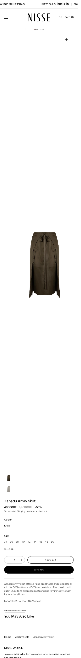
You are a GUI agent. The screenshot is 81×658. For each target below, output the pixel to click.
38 (17, 542)
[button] (6, 17)
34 (5, 542)
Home (7, 636)
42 (29, 542)
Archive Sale (22, 636)
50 (52, 542)
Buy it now (39, 570)
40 (23, 542)
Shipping (21, 511)
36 (11, 542)
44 (34, 542)
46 (40, 542)
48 (46, 542)
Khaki (7, 526)
